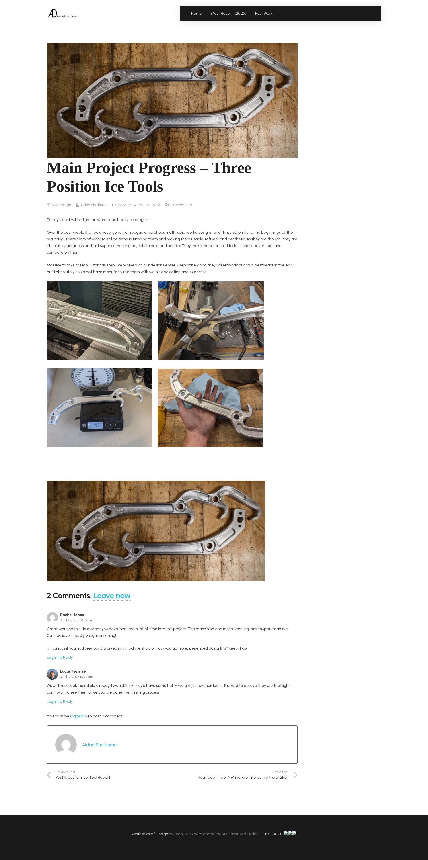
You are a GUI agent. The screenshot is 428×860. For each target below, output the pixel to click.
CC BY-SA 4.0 (271, 833)
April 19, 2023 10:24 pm (76, 677)
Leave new (112, 595)
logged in (78, 716)
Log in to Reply (60, 657)
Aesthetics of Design (150, 833)
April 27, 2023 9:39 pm (76, 620)
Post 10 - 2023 (149, 205)
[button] (275, 13)
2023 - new (127, 205)
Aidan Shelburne (94, 205)
